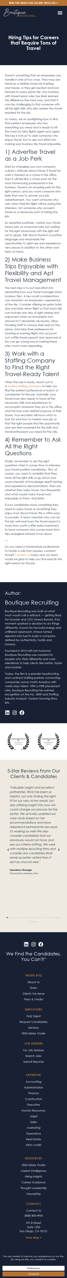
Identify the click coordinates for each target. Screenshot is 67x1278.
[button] (60, 13)
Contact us (22, 555)
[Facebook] (22, 712)
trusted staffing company (24, 386)
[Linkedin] (7, 712)
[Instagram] (14, 712)
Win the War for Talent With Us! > (33, 2)
